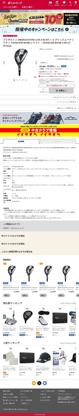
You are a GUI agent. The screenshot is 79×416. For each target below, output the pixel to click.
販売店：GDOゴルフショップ (64, 56)
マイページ (24, 397)
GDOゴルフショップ (17, 228)
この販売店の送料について (65, 59)
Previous (4, 317)
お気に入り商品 (8, 394)
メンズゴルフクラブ (45, 11)
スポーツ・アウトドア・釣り (19, 11)
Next (74, 317)
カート (23, 394)
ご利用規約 (61, 391)
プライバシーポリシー (65, 394)
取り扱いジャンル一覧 (10, 400)
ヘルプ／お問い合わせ (47, 391)
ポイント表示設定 (26, 400)
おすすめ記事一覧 (26, 391)
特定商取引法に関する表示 (66, 402)
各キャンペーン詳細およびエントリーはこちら (54, 76)
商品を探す (6, 391)
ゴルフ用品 (34, 11)
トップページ (4, 11)
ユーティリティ (58, 11)
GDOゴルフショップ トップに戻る (65, 97)
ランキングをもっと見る (68, 303)
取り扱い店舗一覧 (9, 403)
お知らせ (43, 394)
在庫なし (6, 295)
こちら (25, 409)
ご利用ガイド (25, 403)
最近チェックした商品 (10, 397)
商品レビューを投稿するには (66, 108)
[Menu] (4, 2)
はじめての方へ (45, 400)
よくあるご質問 (45, 397)
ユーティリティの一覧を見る (66, 102)
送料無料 (6, 228)
